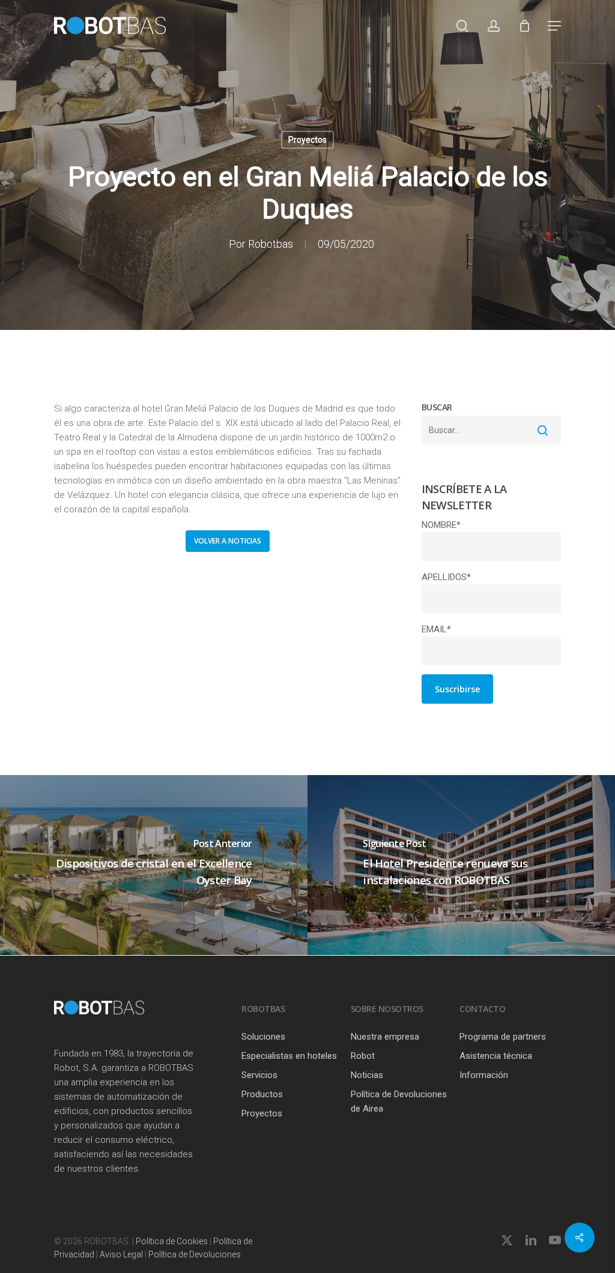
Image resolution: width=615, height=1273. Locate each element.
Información (483, 1075)
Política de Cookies (172, 1241)
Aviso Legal (121, 1254)
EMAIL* (436, 629)
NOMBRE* (441, 525)
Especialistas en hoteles (289, 1055)
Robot (363, 1055)
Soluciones (263, 1036)
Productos (262, 1094)
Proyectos (307, 140)
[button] (554, 26)
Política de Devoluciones (194, 1254)
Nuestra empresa (385, 1036)
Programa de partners (502, 1036)
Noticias (367, 1075)
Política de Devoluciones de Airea (399, 1101)
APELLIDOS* (446, 577)
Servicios (259, 1075)
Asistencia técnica (495, 1055)
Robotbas (270, 244)
